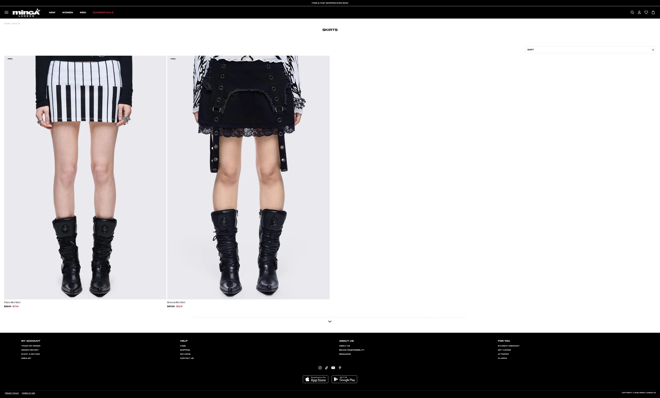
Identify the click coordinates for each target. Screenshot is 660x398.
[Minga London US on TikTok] (326, 367)
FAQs (183, 346)
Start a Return (30, 354)
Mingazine (345, 354)
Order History (30, 350)
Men (83, 13)
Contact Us (187, 358)
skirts (16, 24)
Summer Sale (103, 13)
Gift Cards (504, 350)
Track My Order (30, 346)
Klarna (502, 358)
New (52, 13)
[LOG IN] (639, 12)
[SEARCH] (632, 12)
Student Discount (509, 346)
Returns (185, 354)
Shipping (185, 350)
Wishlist (26, 358)
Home (7, 24)
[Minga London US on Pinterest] (340, 367)
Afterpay (503, 354)
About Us (344, 346)
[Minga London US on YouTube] (333, 367)
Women (67, 13)
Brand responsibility (351, 350)
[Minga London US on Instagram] (320, 367)
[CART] (653, 12)
